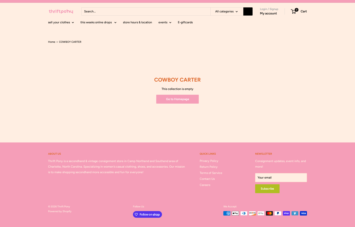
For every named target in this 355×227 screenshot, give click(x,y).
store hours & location (137, 22)
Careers (205, 185)
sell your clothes (59, 22)
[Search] (248, 11)
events (162, 22)
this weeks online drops (96, 22)
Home (51, 41)
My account (268, 13)
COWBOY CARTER (70, 41)
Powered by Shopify (60, 211)
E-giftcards (185, 22)
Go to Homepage (177, 99)
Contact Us (207, 179)
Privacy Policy (209, 161)
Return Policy (209, 167)
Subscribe (267, 188)
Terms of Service (211, 173)
